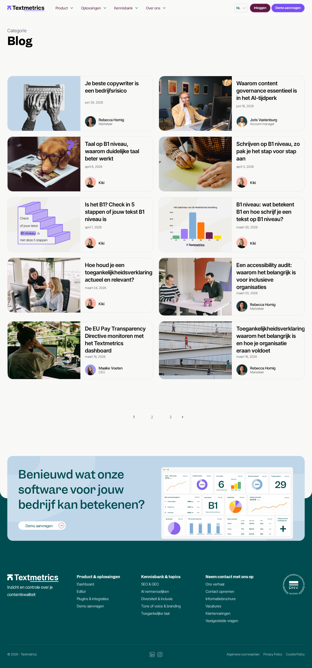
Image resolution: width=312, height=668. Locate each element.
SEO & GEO (150, 584)
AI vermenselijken (155, 591)
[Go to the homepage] (26, 8)
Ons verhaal (215, 584)
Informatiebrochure (221, 598)
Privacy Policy (272, 654)
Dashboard (85, 584)
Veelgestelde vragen (222, 620)
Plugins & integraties (93, 598)
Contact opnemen (220, 591)
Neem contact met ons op (230, 576)
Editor (81, 591)
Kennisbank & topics (160, 576)
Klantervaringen (218, 613)
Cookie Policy (295, 654)
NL (238, 8)
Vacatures (213, 606)
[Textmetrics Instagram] (159, 654)
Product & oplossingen (98, 576)
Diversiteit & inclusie (157, 598)
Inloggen (260, 8)
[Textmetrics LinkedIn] (152, 654)
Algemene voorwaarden (243, 654)
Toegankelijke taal (155, 613)
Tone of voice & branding (161, 606)
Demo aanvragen (288, 8)
